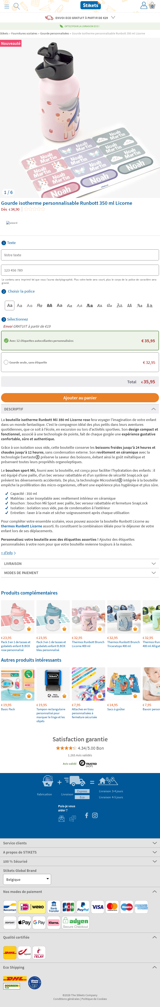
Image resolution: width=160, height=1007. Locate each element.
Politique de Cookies (94, 999)
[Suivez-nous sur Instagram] (95, 816)
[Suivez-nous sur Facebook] (86, 816)
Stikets (4, 33)
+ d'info (7, 552)
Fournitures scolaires (24, 33)
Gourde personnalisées (54, 33)
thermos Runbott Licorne (21, 526)
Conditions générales (66, 999)
